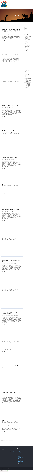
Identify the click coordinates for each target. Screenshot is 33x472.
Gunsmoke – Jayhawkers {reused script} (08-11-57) (28, 80)
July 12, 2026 (3, 368)
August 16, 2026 (4, 106)
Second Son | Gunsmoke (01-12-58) (9, 234)
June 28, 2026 (4, 421)
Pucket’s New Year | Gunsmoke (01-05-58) (11, 285)
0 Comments (16, 31)
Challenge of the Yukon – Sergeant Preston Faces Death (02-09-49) (28, 86)
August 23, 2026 (4, 30)
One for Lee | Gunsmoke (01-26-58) (9, 157)
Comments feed (27, 99)
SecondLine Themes (11, 468)
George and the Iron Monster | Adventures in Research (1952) (28, 38)
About (11, 453)
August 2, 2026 (4, 262)
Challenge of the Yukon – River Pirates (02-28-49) (28, 75)
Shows (11, 450)
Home (11, 448)
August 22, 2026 (4, 81)
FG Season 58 (15, 30)
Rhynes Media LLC (10, 30)
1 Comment (12, 107)
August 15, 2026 (4, 158)
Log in (26, 95)
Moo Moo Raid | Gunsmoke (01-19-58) (10, 209)
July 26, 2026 (3, 314)
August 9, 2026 (4, 185)
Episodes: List (12, 451)
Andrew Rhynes (10, 106)
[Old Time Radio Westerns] (4, 4)
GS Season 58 (15, 81)
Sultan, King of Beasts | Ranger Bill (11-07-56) (27, 53)
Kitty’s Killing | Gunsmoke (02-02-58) (10, 105)
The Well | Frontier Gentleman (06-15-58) (11, 29)
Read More (3, 40)
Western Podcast (7, 31)
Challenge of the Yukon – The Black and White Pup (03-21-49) (28, 70)
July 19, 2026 (3, 341)
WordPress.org (27, 101)
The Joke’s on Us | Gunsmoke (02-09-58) (11, 80)
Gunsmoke (18, 81)
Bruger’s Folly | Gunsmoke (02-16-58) (10, 54)
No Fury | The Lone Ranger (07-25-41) (27, 50)
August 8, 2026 (4, 236)
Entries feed (27, 97)
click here (6, 457)
